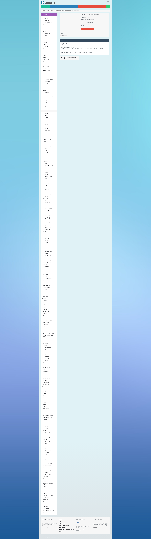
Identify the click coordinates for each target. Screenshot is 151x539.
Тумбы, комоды (48, 194)
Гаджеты (45, 283)
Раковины (47, 240)
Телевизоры (47, 81)
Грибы (44, 391)
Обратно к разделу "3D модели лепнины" (68, 58)
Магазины (45, 159)
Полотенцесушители (49, 236)
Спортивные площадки (48, 417)
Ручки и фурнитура (47, 227)
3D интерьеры (46, 66)
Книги (46, 106)
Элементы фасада (47, 497)
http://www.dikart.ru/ (65, 46)
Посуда (46, 150)
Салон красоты (46, 229)
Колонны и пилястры (47, 491)
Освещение (45, 198)
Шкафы (46, 132)
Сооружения (46, 266)
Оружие (44, 326)
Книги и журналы (47, 139)
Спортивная (45, 324)
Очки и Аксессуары (47, 320)
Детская (45, 119)
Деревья (45, 393)
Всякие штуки (46, 280)
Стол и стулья (47, 183)
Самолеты (47, 428)
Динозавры (45, 44)
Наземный (45, 439)
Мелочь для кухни (48, 146)
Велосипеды (47, 443)
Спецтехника (46, 384)
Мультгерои (45, 365)
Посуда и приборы (47, 223)
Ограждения (46, 493)
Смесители (47, 152)
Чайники (46, 88)
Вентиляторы (47, 74)
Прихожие (47, 178)
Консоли (46, 170)
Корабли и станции (47, 260)
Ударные (45, 309)
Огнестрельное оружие (48, 338)
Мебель (45, 161)
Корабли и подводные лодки (48, 336)
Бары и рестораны (47, 68)
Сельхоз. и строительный (48, 455)
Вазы (46, 94)
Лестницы (45, 156)
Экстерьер (44, 461)
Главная (62, 521)
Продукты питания (46, 367)
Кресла (46, 172)
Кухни (46, 143)
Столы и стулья (48, 130)
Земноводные (46, 48)
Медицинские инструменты (46, 274)
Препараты (45, 276)
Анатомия (47, 352)
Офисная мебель (48, 176)
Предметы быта (46, 225)
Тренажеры (45, 419)
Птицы (44, 55)
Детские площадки (47, 486)
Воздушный (45, 424)
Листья (44, 400)
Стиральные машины (49, 79)
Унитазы (46, 244)
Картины (46, 104)
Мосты (44, 26)
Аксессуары (46, 504)
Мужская (45, 318)
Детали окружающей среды (48, 484)
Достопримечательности (48, 22)
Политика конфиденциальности (67, 529)
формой (95, 527)
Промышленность (46, 378)
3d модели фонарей (47, 470)
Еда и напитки (46, 371)
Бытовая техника (47, 70)
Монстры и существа (47, 362)
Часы (46, 115)
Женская (45, 315)
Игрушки (46, 126)
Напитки (45, 373)
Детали (45, 380)
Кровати (46, 128)
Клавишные (45, 302)
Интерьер (44, 64)
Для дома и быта (47, 285)
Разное (43, 386)
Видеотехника (46, 508)
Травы (44, 402)
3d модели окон (46, 467)
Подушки (46, 113)
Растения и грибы (46, 389)
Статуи (46, 37)
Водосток (45, 478)
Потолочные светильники (47, 214)
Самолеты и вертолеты (48, 341)
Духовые (45, 300)
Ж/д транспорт (48, 450)
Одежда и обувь (45, 311)
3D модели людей (47, 347)
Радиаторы (47, 238)
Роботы (45, 264)
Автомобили (47, 441)
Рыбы (44, 57)
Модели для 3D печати (47, 278)
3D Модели (62, 523)
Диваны (46, 163)
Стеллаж (46, 180)
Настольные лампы (49, 208)
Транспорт (44, 421)
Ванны (46, 233)
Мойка (46, 148)
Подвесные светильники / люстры (49, 211)
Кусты (44, 397)
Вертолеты (47, 426)
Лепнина (46, 111)
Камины (45, 135)
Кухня (44, 141)
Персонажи (44, 345)
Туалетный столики (49, 191)
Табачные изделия (47, 376)
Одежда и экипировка (48, 415)
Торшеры (47, 220)
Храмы (44, 40)
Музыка (44, 298)
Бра (45, 200)
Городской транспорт (49, 445)
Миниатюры (45, 294)
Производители (63, 527)
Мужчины (47, 358)
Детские (46, 122)
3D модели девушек (49, 349)
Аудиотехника (47, 72)
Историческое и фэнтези (48, 333)
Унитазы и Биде (48, 255)
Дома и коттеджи (47, 20)
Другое (46, 77)
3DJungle (49, 535)
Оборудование (46, 304)
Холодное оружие (47, 343)
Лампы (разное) (48, 206)
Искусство (45, 289)
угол (65, 35)
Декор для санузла (49, 249)
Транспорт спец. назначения (48, 458)
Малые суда (47, 432)
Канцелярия (45, 137)
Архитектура (45, 18)
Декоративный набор (49, 96)
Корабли (45, 430)
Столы (46, 185)
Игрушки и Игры (46, 287)
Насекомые (45, 53)
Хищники (45, 61)
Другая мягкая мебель (50, 165)
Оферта (62, 531)
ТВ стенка (47, 189)
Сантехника (45, 231)
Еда (44, 369)
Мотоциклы (47, 452)
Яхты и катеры (48, 437)
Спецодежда (46, 322)
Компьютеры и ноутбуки (48, 510)
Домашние (45, 46)
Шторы (46, 117)
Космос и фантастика (47, 257)
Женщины (47, 356)
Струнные (45, 307)
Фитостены (45, 404)
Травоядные (46, 59)
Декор (44, 90)
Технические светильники (47, 218)
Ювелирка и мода (47, 296)
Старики (46, 360)
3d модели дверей (47, 465)
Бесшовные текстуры (65, 525)
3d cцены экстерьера (48, 463)
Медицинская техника (48, 271)
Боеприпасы (46, 328)
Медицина (44, 268)
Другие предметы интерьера (48, 99)
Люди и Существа (47, 291)
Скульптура (45, 31)
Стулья (46, 187)
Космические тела (47, 262)
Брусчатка (45, 476)
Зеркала (46, 102)
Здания (44, 24)
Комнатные (45, 395)
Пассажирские (48, 434)
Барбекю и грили (47, 474)
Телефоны (47, 83)
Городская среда (47, 481)
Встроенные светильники (47, 203)
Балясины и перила (47, 472)
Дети (46, 354)
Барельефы (47, 33)
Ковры (46, 108)
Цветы (44, 406)
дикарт (62, 35)
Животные (44, 42)
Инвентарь (45, 413)
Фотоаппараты (46, 512)
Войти (108, 1)
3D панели (47, 92)
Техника (46, 154)
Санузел (45, 247)
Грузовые (47, 448)
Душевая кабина (48, 251)
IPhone (44, 501)
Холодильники (48, 85)
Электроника (45, 499)
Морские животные (47, 50)
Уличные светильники (48, 495)
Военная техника (47, 331)
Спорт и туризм (45, 408)
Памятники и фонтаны (48, 29)
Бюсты (46, 35)
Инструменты (46, 382)
